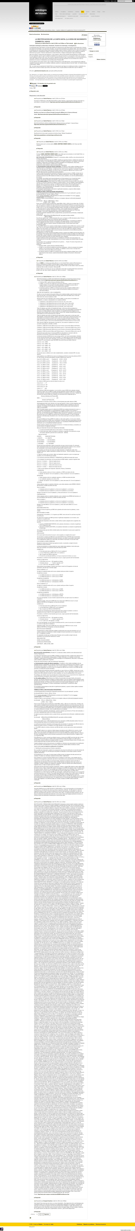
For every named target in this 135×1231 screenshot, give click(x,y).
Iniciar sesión (114, 1)
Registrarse (107, 1)
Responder (37, 106)
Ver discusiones (80, 43)
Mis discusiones (45, 34)
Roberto (40, 1224)
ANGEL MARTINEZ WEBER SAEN (49, 154)
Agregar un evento (94, 51)
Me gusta (33, 83)
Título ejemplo (69, 43)
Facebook (40, 86)
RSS (30, 1218)
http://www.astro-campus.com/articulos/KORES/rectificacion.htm (53, 1194)
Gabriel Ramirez (46, 43)
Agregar (85, 34)
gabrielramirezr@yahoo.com (41, 70)
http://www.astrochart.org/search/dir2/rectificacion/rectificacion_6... (62, 280)
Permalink (35, 98)
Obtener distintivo (101, 59)
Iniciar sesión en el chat (126, 1230)
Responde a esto (34, 91)
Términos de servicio (101, 1224)
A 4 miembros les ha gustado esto (47, 83)
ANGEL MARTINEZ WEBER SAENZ (62, 144)
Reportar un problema (89, 1224)
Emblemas (79, 1224)
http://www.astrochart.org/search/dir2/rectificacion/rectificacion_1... (66, 102)
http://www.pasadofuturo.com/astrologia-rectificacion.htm (48, 135)
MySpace (33, 86)
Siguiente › (46, 1214)
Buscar (133, 1)
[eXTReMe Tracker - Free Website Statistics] (1, 1230)
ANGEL (42, 263)
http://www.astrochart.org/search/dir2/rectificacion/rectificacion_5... (50, 124)
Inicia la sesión (97, 40)
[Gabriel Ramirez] (31, 42)
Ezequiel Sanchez (48, 1201)
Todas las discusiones (34, 34)
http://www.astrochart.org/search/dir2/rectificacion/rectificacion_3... (54, 114)
